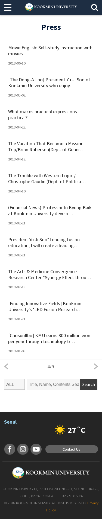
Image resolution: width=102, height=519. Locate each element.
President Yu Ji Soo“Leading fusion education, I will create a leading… (44, 243)
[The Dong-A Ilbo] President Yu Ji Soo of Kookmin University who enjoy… (49, 83)
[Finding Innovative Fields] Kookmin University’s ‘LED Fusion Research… (45, 306)
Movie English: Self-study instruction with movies (50, 51)
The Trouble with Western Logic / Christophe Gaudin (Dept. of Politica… (47, 179)
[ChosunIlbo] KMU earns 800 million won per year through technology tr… (49, 338)
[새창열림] (9, 449)
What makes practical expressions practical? (42, 115)
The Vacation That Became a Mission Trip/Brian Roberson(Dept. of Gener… (46, 147)
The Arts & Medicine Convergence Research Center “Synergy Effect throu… (49, 275)
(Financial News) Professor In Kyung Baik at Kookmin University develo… (50, 211)
